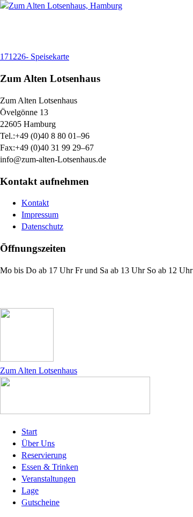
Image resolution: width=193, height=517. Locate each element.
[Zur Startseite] (61, 5)
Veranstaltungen (48, 478)
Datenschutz (42, 226)
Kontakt (35, 202)
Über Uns (38, 443)
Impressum (39, 214)
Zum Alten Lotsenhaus (38, 370)
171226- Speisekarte (34, 56)
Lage (30, 490)
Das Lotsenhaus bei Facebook (65, 291)
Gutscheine (40, 502)
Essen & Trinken (49, 466)
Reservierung (43, 455)
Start (29, 431)
